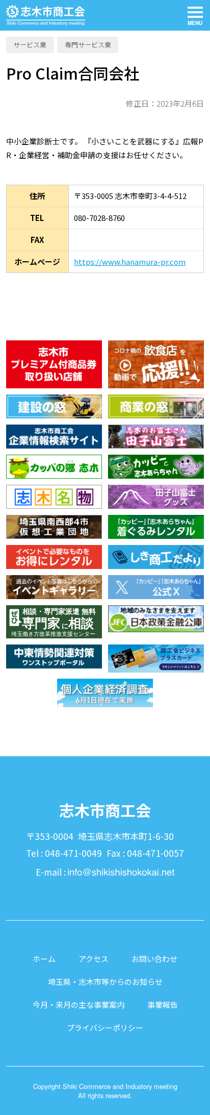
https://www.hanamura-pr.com (130, 261)
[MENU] (195, 15)
